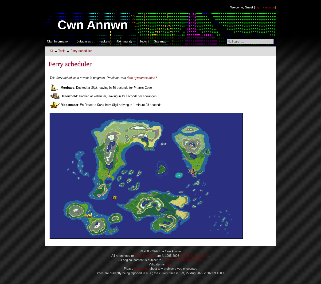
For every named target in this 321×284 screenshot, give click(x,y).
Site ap (160, 41)
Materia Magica (145, 255)
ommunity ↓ (126, 41)
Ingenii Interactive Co (194, 255)
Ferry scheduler (81, 51)
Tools (62, 51)
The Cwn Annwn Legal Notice (182, 260)
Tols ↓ (144, 41)
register (270, 7)
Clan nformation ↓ (59, 41)
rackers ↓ (105, 41)
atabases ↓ (85, 41)
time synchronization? (142, 78)
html (169, 264)
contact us (141, 268)
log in (258, 7)
